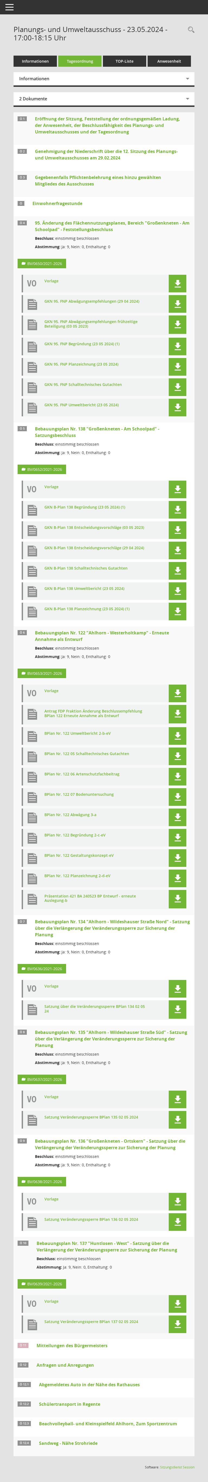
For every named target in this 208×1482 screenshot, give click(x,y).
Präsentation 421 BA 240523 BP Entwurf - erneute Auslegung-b (90, 898)
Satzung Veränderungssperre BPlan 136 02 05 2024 (91, 1219)
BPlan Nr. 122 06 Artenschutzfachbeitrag (81, 774)
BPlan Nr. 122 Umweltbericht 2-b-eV (77, 733)
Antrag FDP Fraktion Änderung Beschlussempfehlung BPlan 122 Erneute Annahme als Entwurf (93, 713)
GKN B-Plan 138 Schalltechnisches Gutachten (86, 568)
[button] (177, 283)
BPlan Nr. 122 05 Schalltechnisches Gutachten (86, 754)
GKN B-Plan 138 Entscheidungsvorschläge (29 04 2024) (94, 548)
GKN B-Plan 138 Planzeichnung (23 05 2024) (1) (86, 609)
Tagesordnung (80, 61)
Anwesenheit (169, 61)
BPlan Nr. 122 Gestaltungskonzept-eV (79, 855)
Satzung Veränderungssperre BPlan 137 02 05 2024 (91, 1322)
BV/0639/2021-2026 (44, 1283)
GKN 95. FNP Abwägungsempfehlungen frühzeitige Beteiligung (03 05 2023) (91, 324)
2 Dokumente (33, 99)
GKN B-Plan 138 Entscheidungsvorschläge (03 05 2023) (94, 527)
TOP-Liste (125, 61)
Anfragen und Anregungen (65, 1365)
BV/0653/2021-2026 (44, 673)
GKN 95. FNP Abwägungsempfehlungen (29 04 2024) (91, 301)
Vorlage (51, 281)
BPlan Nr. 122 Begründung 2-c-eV (75, 835)
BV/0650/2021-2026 (44, 263)
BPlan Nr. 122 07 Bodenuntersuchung (79, 794)
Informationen (35, 61)
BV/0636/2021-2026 (44, 968)
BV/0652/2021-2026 (44, 469)
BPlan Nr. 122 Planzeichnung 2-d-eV (77, 876)
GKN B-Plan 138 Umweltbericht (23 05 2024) (84, 588)
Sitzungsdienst (177, 1467)
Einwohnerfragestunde (57, 203)
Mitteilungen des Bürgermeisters (72, 1346)
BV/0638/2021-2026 (44, 1181)
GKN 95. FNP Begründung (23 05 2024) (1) (81, 344)
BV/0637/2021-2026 (44, 1079)
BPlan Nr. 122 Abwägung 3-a (70, 815)
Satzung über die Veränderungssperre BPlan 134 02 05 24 (94, 1009)
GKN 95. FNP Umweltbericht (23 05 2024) (81, 405)
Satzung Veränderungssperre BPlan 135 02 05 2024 (91, 1117)
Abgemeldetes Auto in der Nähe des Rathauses (89, 1385)
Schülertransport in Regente (69, 1404)
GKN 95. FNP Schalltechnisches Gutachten (83, 384)
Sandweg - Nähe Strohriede (68, 1443)
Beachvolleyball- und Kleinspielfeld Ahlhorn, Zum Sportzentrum (108, 1424)
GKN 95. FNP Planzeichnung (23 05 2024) (81, 364)
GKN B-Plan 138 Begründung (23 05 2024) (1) (84, 507)
